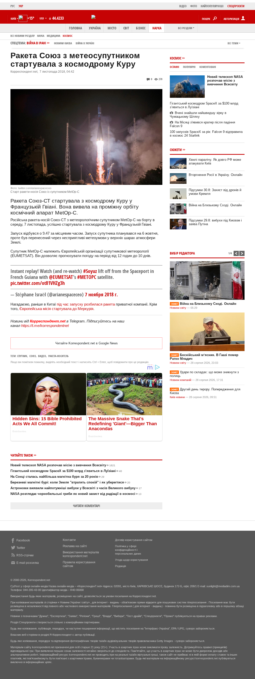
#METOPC (86, 277)
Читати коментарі (86, 505)
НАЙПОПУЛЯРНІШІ (212, 6)
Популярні (189, 67)
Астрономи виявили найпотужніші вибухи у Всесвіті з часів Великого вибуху (76, 488)
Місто (112, 28)
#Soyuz (90, 271)
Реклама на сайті (75, 546)
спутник (22, 356)
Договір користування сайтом (133, 539)
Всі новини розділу (22, 36)
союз (32, 356)
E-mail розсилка (27, 563)
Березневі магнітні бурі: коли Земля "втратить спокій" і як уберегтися (70, 482)
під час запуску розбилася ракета (86, 304)
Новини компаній (180, 379)
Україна (95, 28)
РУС (12, 6)
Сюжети (176, 149)
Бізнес (140, 28)
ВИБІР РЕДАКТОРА (182, 253)
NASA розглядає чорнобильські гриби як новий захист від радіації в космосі (75, 494)
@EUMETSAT (61, 277)
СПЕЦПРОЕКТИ (236, 6)
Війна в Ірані (60, 43)
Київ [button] (13, 18)
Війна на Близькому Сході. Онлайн (215, 205)
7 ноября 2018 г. (101, 294)
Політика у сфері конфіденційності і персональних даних (128, 550)
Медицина (53, 36)
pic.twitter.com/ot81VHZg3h (37, 283)
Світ (126, 28)
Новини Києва (63, 43)
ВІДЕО (183, 6)
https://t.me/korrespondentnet (45, 325)
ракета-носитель (58, 356)
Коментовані (207, 67)
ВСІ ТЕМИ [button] (233, 43)
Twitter (20, 548)
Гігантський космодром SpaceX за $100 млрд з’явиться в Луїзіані (66, 471)
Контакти (69, 540)
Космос (67, 36)
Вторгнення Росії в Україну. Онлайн (215, 175)
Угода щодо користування (131, 559)
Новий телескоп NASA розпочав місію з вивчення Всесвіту (62, 465)
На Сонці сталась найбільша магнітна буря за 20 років (57, 476)
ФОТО (193, 6)
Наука (156, 28)
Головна (75, 28)
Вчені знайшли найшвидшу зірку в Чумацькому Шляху (198, 114)
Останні (174, 67)
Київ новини (177, 397)
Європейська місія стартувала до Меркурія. (56, 309)
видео (42, 356)
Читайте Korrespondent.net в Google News (86, 343)
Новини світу (178, 307)
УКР (21, 6)
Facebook (23, 540)
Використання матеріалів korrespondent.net (81, 554)
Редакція (120, 566)
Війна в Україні (85, 43)
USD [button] (42, 18)
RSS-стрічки (25, 555)
